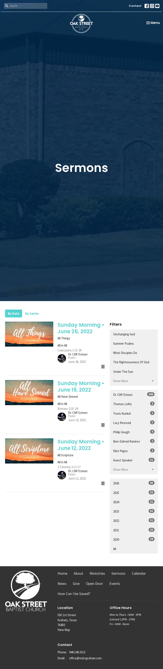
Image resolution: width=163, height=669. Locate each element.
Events (114, 583)
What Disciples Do (125, 353)
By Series (32, 313)
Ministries (97, 573)
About (78, 573)
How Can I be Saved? (74, 593)
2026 (133, 483)
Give (76, 583)
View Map (64, 630)
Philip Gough (133, 432)
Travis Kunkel (133, 413)
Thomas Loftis (133, 404)
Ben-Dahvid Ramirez (133, 441)
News (62, 583)
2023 (133, 511)
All (114, 549)
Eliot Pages (133, 451)
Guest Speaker (133, 460)
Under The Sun (123, 372)
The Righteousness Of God (131, 362)
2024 (133, 502)
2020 (133, 539)
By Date (13, 313)
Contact (135, 6)
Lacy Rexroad (133, 423)
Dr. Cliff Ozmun (133, 394)
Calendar (139, 573)
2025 (133, 493)
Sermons (118, 573)
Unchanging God (124, 334)
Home (62, 573)
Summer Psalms (123, 343)
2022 (133, 520)
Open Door (94, 583)
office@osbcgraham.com (85, 658)
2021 (133, 530)
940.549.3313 (77, 652)
